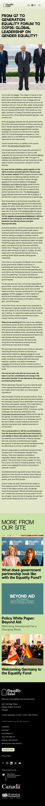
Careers (5, 727)
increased (12, 208)
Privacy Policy (6, 756)
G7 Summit (10, 121)
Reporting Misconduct (12, 743)
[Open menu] (39, 5)
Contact (5, 730)
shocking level (27, 211)
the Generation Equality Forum (19, 146)
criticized (15, 465)
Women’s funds (26, 354)
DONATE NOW (8, 750)
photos (16, 95)
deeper (4, 203)
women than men (18, 203)
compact (19, 294)
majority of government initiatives (21, 216)
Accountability (8, 737)
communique (6, 129)
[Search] (29, 5)
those (31, 100)
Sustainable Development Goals (14, 414)
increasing (5, 364)
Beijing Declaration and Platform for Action (19, 183)
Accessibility (7, 733)
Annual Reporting (10, 740)
